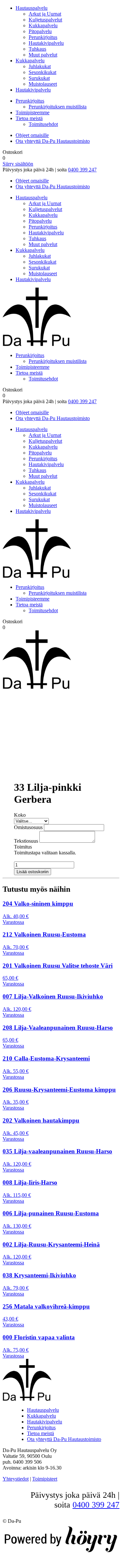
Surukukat (39, 78)
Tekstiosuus (26, 841)
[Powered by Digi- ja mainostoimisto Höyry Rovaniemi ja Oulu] (61, 1552)
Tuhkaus (37, 49)
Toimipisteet (44, 1479)
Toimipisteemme (32, 112)
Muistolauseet (43, 84)
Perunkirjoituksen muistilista (58, 106)
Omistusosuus (28, 827)
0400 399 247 (82, 169)
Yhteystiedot (16, 1479)
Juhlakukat (40, 66)
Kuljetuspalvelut (45, 19)
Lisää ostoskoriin (32, 871)
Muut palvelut (43, 54)
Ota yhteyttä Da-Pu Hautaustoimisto (53, 141)
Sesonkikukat (42, 72)
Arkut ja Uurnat (45, 14)
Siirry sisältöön (18, 164)
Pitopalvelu (40, 31)
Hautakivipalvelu (46, 43)
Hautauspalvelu (31, 8)
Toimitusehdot (43, 124)
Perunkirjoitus (43, 37)
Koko (20, 815)
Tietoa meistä (29, 118)
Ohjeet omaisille (32, 135)
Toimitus (23, 847)
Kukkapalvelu (43, 25)
